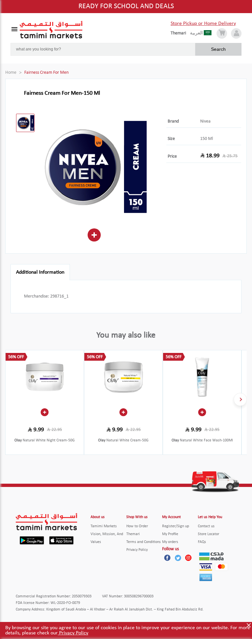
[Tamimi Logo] (51, 30)
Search (218, 49)
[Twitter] (178, 557)
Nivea (205, 121)
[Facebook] (167, 557)
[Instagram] (188, 557)
